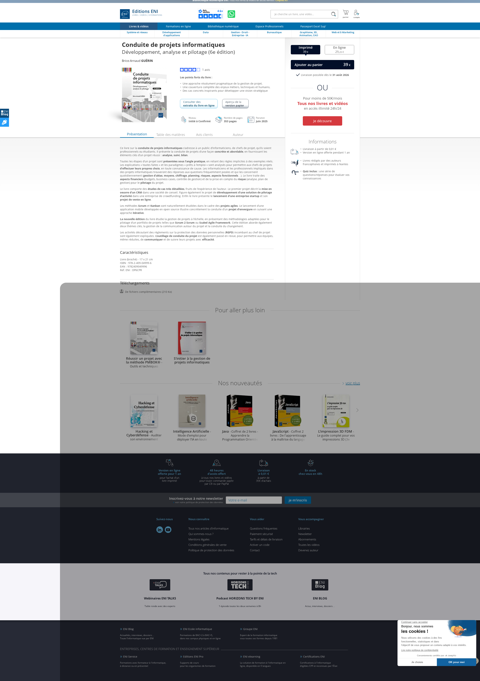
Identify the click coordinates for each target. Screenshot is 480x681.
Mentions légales (198, 539)
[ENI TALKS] (160, 585)
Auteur (238, 134)
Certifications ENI (314, 656)
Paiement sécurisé (261, 534)
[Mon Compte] (356, 14)
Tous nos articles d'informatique (208, 528)
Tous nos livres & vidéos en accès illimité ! (240, 2)
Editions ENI (147, 12)
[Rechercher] (333, 14)
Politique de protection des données (211, 550)
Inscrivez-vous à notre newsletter (196, 500)
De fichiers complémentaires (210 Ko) (148, 292)
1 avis (206, 70)
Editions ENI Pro (193, 656)
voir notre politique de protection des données (199, 502)
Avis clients (204, 134)
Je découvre (322, 121)
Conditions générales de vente (207, 545)
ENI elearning (251, 656)
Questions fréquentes (263, 528)
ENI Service (130, 656)
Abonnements (307, 539)
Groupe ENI (250, 629)
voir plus (353, 383)
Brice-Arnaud (137, 61)
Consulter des (198, 103)
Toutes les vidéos (309, 545)
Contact (255, 550)
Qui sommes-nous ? (200, 534)
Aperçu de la (234, 103)
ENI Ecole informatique (197, 629)
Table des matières (170, 134)
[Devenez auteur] (4, 122)
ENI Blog (128, 629)
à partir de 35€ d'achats (263, 475)
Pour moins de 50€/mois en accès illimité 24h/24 (322, 102)
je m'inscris (298, 500)
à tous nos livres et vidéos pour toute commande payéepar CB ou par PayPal (217, 476)
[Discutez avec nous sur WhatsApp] (231, 14)
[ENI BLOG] (4, 113)
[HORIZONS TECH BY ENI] (240, 585)
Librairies (304, 528)
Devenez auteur (308, 550)
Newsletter (305, 534)
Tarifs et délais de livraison (266, 539)
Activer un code (259, 545)
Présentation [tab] (137, 134)
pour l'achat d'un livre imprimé (169, 475)
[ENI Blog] (320, 585)
